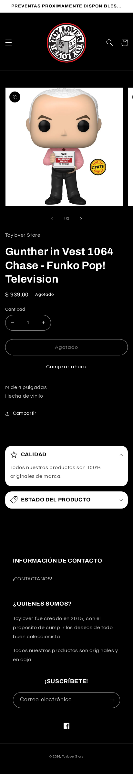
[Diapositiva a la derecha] (81, 218)
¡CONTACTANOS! (32, 578)
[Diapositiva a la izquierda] (52, 218)
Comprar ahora (66, 366)
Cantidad (15, 309)
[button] (8, 42)
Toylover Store (72, 756)
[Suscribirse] (112, 700)
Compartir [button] (24, 413)
